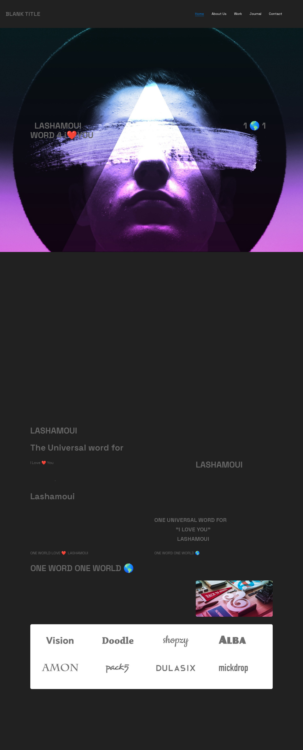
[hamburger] (46, 14)
